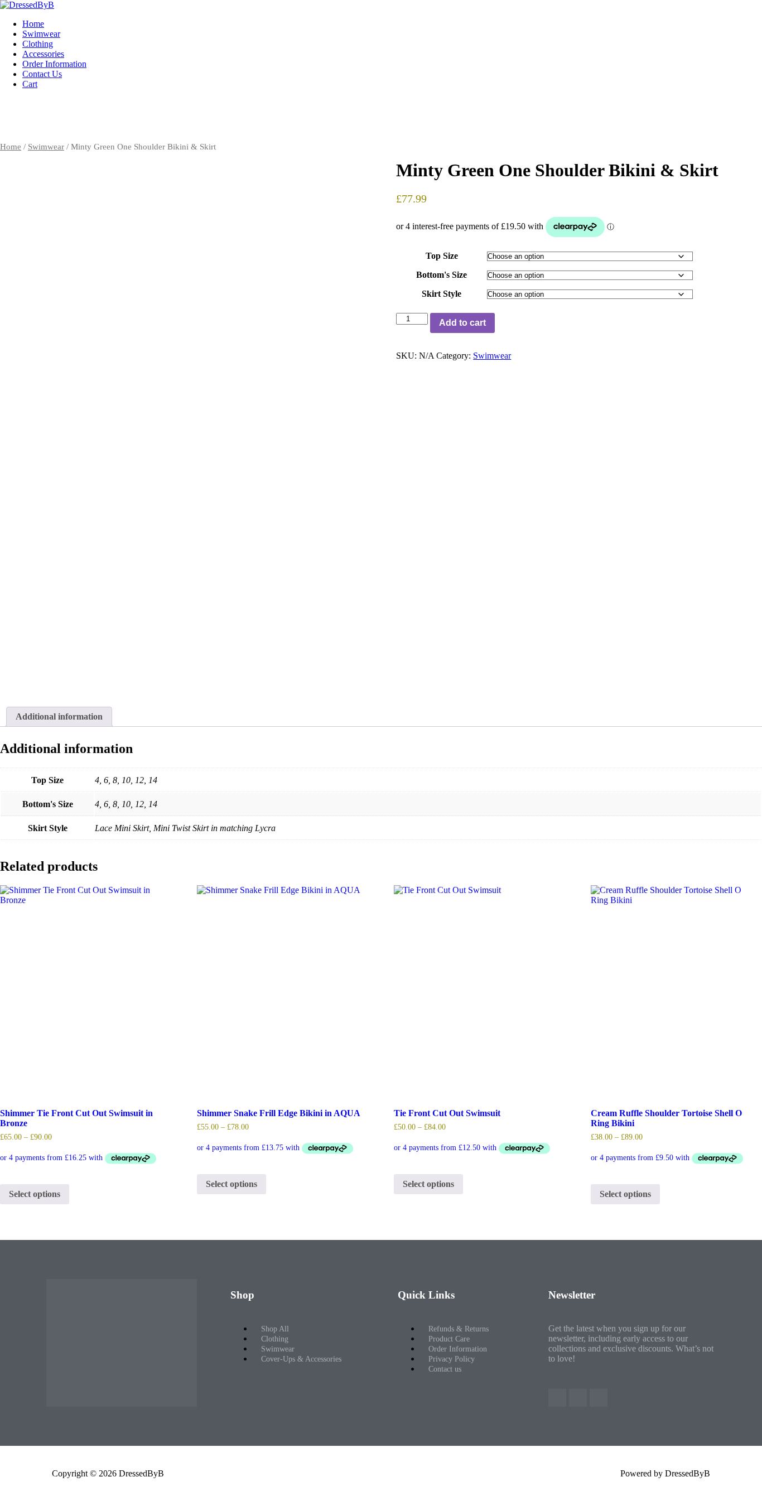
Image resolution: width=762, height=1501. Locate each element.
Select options (34, 1194)
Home (33, 23)
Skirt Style (441, 293)
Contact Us (42, 74)
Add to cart (462, 322)
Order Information (54, 64)
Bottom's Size (441, 274)
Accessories (43, 54)
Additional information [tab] (59, 716)
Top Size (442, 255)
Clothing (37, 44)
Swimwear (41, 33)
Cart (29, 84)
